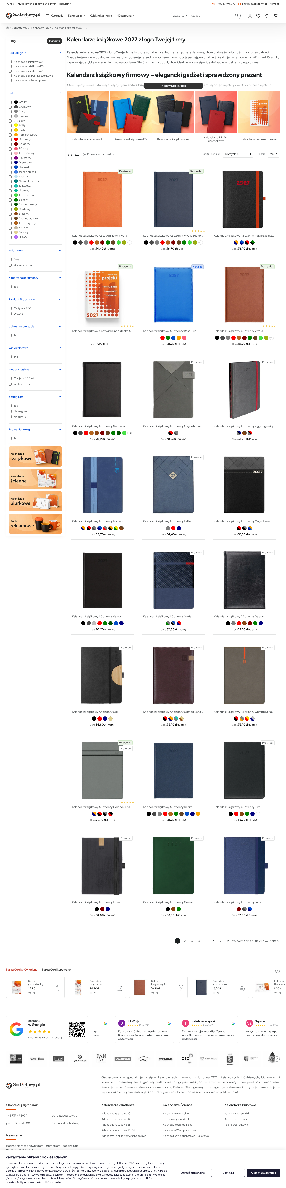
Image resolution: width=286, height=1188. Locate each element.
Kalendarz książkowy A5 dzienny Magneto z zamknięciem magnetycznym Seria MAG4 (173, 426)
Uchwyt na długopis (21, 326)
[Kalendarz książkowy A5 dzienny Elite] (244, 771)
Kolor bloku (16, 250)
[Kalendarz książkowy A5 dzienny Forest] (102, 866)
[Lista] (77, 154)
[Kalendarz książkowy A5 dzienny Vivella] (244, 295)
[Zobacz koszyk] (276, 15)
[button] (173, 86)
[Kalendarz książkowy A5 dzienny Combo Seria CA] (173, 675)
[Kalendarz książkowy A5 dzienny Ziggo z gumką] (244, 390)
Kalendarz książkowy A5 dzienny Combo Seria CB (244, 711)
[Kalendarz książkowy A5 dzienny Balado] (244, 580)
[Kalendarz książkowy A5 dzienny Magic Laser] (244, 485)
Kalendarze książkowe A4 (173, 139)
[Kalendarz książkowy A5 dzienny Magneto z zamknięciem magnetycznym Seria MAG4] (173, 390)
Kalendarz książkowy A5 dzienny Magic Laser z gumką (244, 235)
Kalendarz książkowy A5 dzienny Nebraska (98, 426)
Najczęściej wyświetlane (22, 969)
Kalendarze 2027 (41, 27)
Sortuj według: (211, 154)
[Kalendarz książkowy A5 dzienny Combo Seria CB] (244, 675)
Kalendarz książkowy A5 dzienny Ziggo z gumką (243, 426)
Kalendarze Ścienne (177, 1105)
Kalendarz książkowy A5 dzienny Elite (237, 807)
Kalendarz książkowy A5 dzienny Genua (168, 902)
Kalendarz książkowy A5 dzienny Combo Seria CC (102, 807)
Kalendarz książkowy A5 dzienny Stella (167, 616)
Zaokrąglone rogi (19, 429)
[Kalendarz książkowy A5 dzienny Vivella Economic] (173, 199)
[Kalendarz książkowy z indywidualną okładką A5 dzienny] (102, 295)
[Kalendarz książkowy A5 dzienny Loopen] (102, 485)
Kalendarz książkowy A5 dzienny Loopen (97, 521)
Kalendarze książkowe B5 (130, 139)
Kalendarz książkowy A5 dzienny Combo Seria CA (173, 711)
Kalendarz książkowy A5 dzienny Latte (167, 521)
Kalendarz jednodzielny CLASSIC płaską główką (37, 982)
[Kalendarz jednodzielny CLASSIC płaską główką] (16, 987)
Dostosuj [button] (228, 1172)
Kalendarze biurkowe (240, 1105)
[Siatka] (70, 154)
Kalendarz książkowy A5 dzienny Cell (95, 711)
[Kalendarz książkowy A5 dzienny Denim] (173, 771)
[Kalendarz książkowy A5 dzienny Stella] (173, 580)
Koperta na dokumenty (23, 277)
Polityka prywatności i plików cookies (39, 1182)
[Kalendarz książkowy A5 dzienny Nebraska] (102, 390)
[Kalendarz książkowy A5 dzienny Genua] (173, 866)
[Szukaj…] (236, 15)
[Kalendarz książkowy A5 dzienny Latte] (173, 485)
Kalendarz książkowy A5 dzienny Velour (96, 616)
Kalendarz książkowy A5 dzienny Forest (97, 902)
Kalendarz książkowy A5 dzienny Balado (239, 616)
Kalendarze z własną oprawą (259, 139)
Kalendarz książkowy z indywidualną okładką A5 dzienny (102, 330)
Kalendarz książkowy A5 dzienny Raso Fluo (169, 330)
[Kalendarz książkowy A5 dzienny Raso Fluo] (173, 295)
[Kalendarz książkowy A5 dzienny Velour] (102, 580)
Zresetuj (55, 40)
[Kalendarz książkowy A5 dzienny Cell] (102, 675)
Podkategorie (18, 53)
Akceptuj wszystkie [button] (263, 1172)
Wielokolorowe (18, 348)
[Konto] (250, 15)
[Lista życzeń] (258, 15)
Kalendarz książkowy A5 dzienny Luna (237, 902)
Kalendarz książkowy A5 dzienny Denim (167, 807)
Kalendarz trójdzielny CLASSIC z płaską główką (100, 982)
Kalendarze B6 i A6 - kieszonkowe (216, 139)
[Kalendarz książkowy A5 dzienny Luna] (244, 866)
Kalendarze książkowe (118, 1105)
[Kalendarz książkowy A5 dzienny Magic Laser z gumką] (244, 199)
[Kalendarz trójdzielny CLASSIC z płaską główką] (78, 987)
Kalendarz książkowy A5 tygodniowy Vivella (99, 235)
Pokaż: (261, 154)
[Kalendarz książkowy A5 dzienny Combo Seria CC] (102, 771)
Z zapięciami (16, 396)
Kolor (12, 93)
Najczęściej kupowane (56, 969)
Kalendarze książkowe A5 (88, 139)
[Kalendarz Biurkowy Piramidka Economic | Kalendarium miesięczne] (262, 987)
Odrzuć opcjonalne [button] (193, 1172)
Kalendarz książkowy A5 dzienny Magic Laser (242, 521)
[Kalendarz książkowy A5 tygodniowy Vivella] (102, 199)
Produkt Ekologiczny (22, 299)
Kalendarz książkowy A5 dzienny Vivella (238, 330)
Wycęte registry (19, 369)
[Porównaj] (267, 15)
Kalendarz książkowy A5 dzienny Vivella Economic (173, 235)
